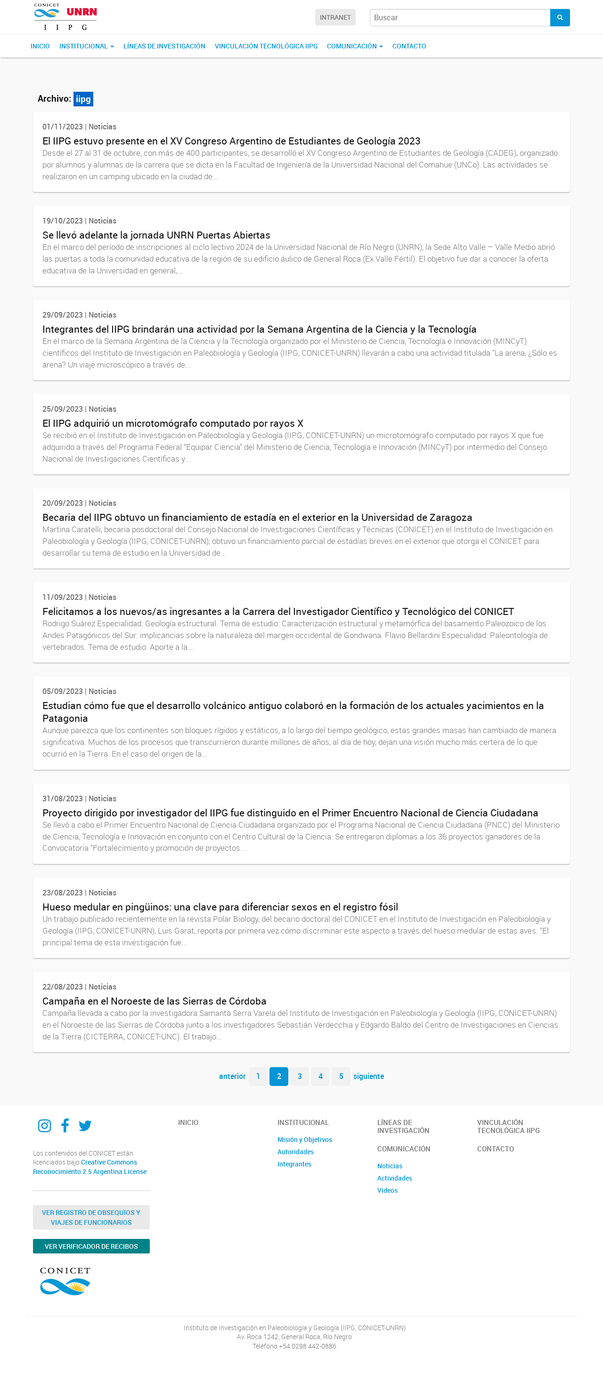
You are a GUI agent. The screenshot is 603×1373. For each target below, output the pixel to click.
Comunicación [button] (352, 45)
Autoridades (295, 1151)
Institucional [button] (84, 45)
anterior (232, 1076)
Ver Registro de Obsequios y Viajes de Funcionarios (91, 1217)
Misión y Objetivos (304, 1139)
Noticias (389, 1165)
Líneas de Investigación (164, 45)
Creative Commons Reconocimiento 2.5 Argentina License (90, 1166)
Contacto (409, 45)
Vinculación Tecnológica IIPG (266, 45)
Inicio (40, 45)
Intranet (335, 17)
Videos (387, 1190)
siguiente (368, 1076)
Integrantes (294, 1163)
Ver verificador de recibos (91, 1246)
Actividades (394, 1177)
